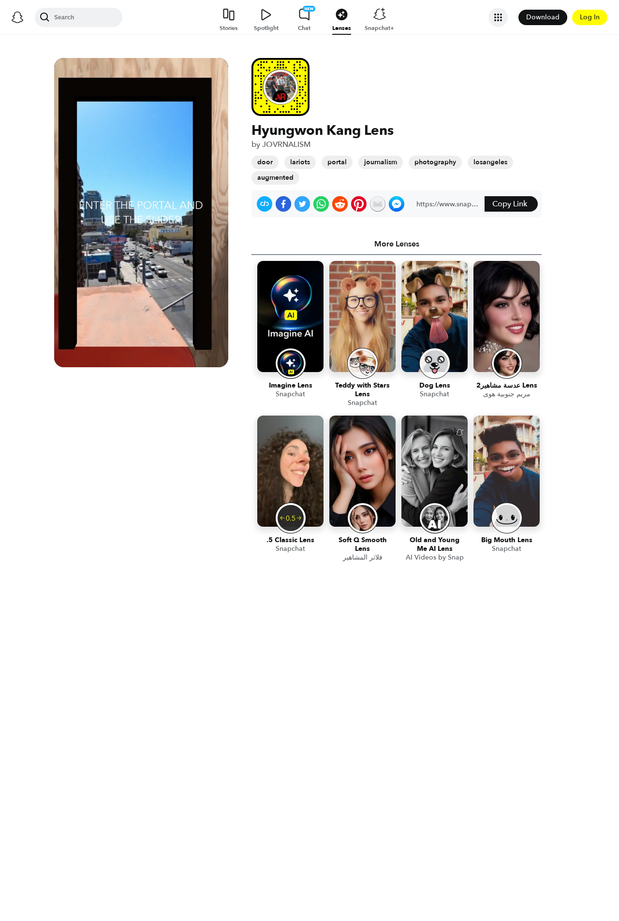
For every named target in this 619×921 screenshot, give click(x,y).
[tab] (396, 244)
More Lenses (396, 244)
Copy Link (509, 204)
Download (543, 17)
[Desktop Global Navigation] (17, 17)
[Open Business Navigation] (498, 17)
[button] (264, 204)
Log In (590, 17)
